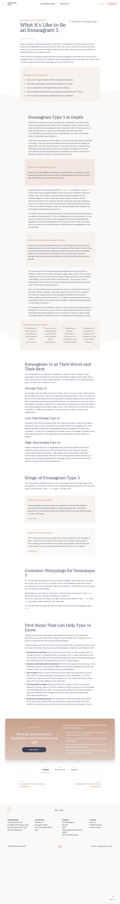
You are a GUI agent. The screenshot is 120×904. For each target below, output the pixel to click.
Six (81, 190)
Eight (69, 596)
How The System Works (43, 827)
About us (93, 822)
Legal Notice (102, 846)
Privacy (93, 846)
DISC (64, 827)
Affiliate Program (96, 825)
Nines (89, 593)
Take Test (112, 4)
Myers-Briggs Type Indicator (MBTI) (72, 831)
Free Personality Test (15, 822)
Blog (36, 830)
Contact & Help (95, 827)
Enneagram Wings (41, 825)
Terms (110, 846)
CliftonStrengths (68, 822)
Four (49, 489)
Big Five (65, 825)
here (26, 608)
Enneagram (64, 190)
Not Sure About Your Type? (17, 827)
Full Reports (39, 822)
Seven (88, 190)
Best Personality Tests (70, 835)
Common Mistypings (15, 830)
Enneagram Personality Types (18, 825)
